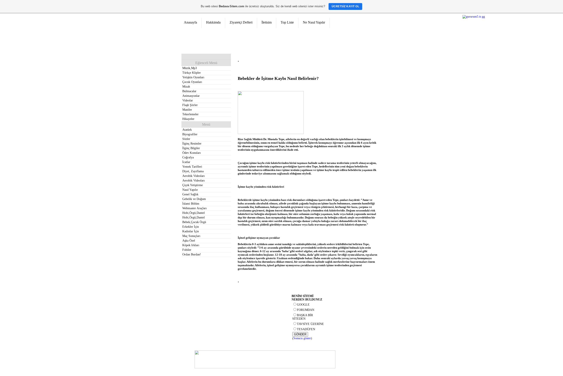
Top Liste (287, 22)
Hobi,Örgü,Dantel (193, 213)
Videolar (187, 100)
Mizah (186, 86)
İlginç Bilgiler (191, 148)
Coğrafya (188, 157)
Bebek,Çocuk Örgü (194, 222)
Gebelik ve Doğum (194, 199)
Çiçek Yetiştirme (192, 185)
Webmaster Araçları (194, 208)
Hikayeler (188, 119)
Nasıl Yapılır (190, 189)
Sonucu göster (302, 338)
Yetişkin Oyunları (193, 77)
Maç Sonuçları (191, 236)
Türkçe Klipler (191, 72)
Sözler (186, 139)
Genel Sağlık (190, 194)
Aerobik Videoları (193, 176)
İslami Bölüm (190, 203)
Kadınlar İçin (190, 231)
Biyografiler (189, 134)
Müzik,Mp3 (189, 68)
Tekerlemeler (190, 114)
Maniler (187, 109)
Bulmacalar (189, 91)
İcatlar (186, 162)
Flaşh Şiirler (190, 105)
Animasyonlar (191, 95)
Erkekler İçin (190, 226)
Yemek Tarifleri (192, 166)
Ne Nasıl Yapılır (314, 22)
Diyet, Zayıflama (193, 171)
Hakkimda (213, 22)
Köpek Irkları (190, 245)
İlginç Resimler (191, 143)
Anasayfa (190, 22)
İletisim (266, 22)
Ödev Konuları (191, 152)
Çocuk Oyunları (192, 82)
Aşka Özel (188, 240)
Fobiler (186, 249)
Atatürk (187, 129)
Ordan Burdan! (191, 254)
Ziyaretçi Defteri (241, 22)
